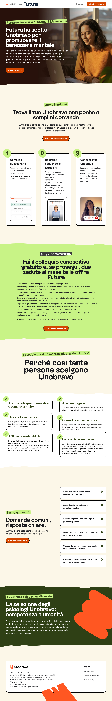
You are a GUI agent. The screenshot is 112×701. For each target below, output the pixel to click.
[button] (80, 4)
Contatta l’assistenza (17, 540)
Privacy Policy (89, 672)
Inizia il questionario (96, 4)
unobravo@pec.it (20, 684)
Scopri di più (13, 70)
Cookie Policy (89, 680)
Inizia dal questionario (54, 138)
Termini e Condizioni (91, 676)
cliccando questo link (76, 319)
